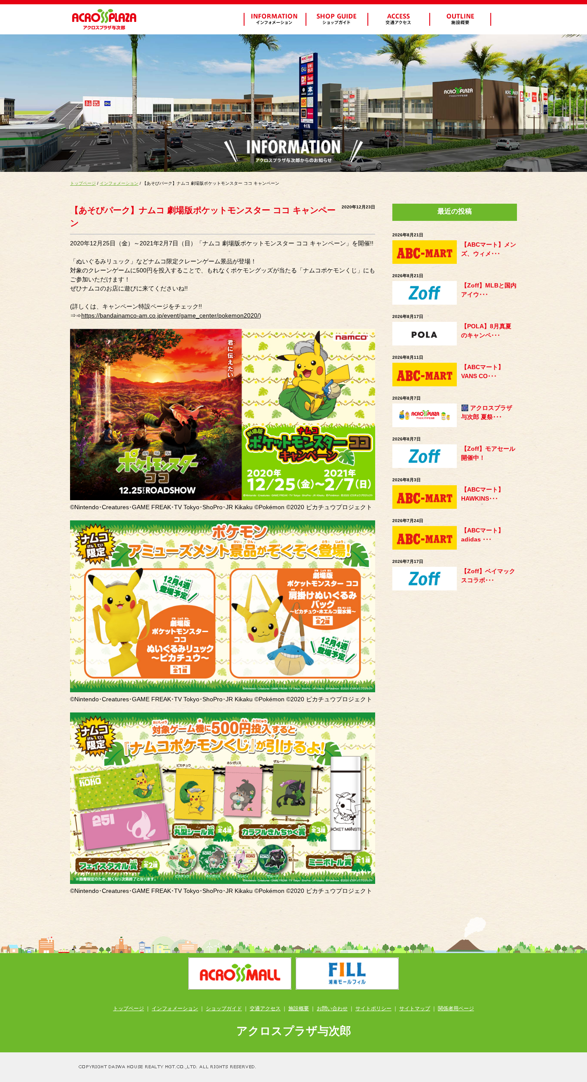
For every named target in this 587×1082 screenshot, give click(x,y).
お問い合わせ (332, 1009)
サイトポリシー (373, 1009)
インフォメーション (119, 183)
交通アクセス (265, 1009)
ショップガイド (224, 1009)
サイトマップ (414, 1009)
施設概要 (298, 1009)
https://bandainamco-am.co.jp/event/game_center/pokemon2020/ (170, 315)
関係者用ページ (456, 1009)
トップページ (83, 183)
